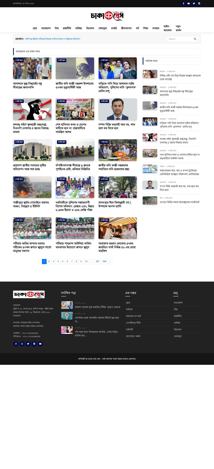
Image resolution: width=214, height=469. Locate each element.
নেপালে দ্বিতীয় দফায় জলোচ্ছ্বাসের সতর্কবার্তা (179, 202)
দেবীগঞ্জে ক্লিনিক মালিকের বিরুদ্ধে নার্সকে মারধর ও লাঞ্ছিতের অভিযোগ (52, 39)
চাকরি (114, 28)
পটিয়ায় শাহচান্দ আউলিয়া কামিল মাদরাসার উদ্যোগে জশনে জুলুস (73, 245)
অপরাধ (155, 28)
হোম (35, 28)
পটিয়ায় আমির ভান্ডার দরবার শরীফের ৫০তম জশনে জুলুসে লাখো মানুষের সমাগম (32, 247)
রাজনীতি (67, 28)
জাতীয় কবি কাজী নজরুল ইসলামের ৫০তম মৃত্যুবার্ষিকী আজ (74, 85)
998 (104, 261)
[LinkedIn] (199, 3)
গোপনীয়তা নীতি (133, 322)
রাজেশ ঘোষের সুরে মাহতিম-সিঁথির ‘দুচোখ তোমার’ (98, 307)
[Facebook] (183, 3)
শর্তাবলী (129, 329)
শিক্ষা (145, 28)
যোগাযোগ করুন (133, 336)
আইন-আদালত (167, 28)
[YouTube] (188, 3)
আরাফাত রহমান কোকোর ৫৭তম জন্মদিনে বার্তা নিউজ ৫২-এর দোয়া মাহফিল (117, 247)
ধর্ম (137, 28)
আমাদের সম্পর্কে (133, 316)
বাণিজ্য (78, 28)
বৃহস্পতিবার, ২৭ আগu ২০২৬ (23, 3)
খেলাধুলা (103, 28)
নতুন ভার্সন (178, 28)
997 (97, 261)
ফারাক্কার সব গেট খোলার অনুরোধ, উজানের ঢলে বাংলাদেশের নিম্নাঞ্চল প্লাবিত (55, 42)
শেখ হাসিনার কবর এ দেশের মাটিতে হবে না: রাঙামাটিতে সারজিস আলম (71, 128)
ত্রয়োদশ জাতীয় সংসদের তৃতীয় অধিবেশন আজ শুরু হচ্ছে (29, 167)
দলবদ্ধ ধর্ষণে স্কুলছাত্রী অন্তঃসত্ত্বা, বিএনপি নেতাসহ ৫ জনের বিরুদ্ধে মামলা (31, 128)
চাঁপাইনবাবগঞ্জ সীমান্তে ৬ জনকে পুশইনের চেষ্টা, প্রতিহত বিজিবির (73, 167)
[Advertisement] (87, 416)
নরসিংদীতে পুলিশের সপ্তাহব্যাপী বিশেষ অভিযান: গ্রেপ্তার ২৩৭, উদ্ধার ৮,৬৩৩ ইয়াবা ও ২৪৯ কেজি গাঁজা (75, 206)
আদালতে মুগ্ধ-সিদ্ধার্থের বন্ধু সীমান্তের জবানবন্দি (27, 85)
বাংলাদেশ (46, 28)
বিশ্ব (57, 28)
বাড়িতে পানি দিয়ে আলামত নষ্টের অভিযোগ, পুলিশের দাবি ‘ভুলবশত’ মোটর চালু (117, 87)
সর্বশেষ (129, 309)
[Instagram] (22, 344)
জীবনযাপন (126, 28)
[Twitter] (194, 3)
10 (86, 261)
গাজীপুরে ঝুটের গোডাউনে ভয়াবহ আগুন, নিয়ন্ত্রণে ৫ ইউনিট (31, 204)
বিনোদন (90, 28)
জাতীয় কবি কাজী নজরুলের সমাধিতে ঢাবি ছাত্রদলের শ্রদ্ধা (114, 167)
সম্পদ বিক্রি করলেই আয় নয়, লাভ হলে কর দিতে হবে (117, 126)
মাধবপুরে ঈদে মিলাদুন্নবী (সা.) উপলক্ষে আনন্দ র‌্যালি (115, 204)
